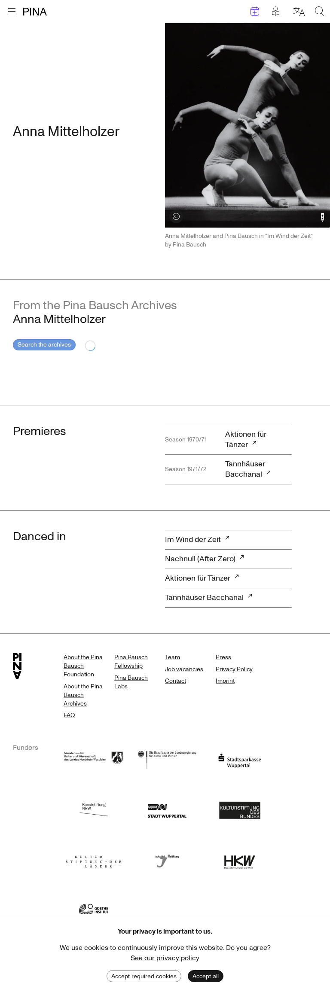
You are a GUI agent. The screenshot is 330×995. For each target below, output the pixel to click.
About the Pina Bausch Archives (83, 695)
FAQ (69, 715)
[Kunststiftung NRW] (94, 809)
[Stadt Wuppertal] (167, 809)
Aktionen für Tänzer (245, 439)
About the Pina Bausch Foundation (83, 666)
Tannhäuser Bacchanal (245, 469)
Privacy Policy (234, 669)
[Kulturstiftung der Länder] (94, 859)
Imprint (225, 681)
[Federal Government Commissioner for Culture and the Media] (167, 759)
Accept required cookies (144, 976)
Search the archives (44, 345)
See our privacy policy (165, 958)
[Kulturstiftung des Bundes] (240, 809)
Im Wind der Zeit (193, 539)
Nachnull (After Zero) (200, 559)
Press (223, 657)
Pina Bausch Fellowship (131, 661)
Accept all (205, 976)
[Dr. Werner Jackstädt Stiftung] (167, 859)
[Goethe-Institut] (94, 909)
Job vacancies (184, 669)
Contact (175, 681)
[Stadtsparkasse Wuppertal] (240, 759)
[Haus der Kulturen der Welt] (240, 859)
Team (172, 657)
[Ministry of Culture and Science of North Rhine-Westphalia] (94, 759)
